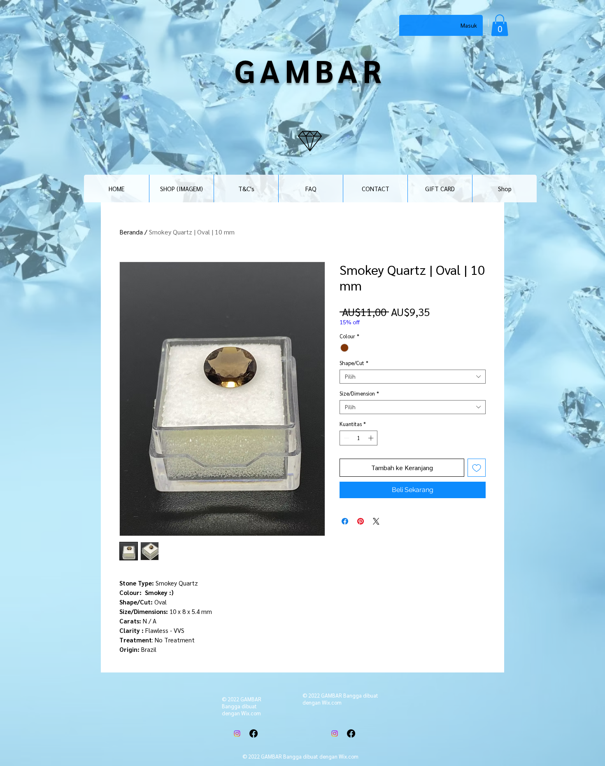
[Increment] (372, 438)
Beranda (131, 231)
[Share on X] (376, 521)
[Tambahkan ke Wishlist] (477, 468)
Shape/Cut (354, 363)
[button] (500, 25)
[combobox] (413, 377)
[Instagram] (237, 733)
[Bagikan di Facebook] (345, 521)
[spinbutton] (359, 438)
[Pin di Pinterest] (360, 521)
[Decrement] (346, 438)
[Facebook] (253, 733)
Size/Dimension (359, 393)
